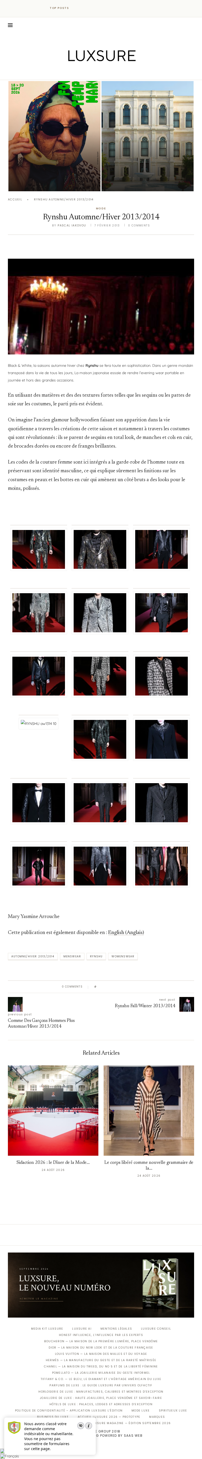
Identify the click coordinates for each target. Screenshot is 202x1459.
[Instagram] (97, 72)
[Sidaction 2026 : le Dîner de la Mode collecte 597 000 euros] (53, 1110)
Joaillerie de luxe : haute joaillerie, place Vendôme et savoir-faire (101, 1398)
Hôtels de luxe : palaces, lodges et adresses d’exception (101, 1404)
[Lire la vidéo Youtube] (101, 302)
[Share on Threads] (130, 987)
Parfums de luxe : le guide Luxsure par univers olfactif (100, 1385)
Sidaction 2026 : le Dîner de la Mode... (53, 1163)
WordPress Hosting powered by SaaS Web (101, 1435)
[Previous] (78, 8)
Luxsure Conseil (156, 1329)
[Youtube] (112, 72)
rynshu (96, 956)
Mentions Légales (116, 1329)
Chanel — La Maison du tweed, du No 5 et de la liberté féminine (101, 1366)
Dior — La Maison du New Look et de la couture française (101, 1348)
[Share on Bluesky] (135, 987)
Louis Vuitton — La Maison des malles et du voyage (101, 1354)
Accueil (15, 199)
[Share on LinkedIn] (120, 987)
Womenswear (123, 956)
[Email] (119, 72)
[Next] (85, 8)
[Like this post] (99, 987)
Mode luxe (141, 1411)
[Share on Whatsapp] (125, 987)
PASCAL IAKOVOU (35, 182)
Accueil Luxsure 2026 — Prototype (109, 1417)
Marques (157, 1417)
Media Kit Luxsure (47, 1329)
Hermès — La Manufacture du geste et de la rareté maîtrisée (101, 1360)
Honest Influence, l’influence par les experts (101, 1335)
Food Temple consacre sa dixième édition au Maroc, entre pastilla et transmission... (53, 168)
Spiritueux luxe (173, 1411)
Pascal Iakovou (128, 182)
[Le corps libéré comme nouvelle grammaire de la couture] (149, 1110)
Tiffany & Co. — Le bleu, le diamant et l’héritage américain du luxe (101, 1379)
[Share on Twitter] (110, 987)
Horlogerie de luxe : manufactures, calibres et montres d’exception (100, 1392)
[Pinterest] (104, 72)
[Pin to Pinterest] (115, 987)
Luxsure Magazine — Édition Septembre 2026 (131, 1423)
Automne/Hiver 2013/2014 (32, 956)
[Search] (191, 25)
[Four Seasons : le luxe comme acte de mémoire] (148, 136)
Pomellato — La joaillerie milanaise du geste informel (101, 1373)
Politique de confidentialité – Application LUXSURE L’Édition (69, 1411)
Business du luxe (53, 1417)
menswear (72, 956)
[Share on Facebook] (105, 987)
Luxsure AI (82, 1329)
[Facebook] (82, 72)
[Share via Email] (140, 987)
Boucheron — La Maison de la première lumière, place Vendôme (101, 1341)
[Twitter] (90, 72)
